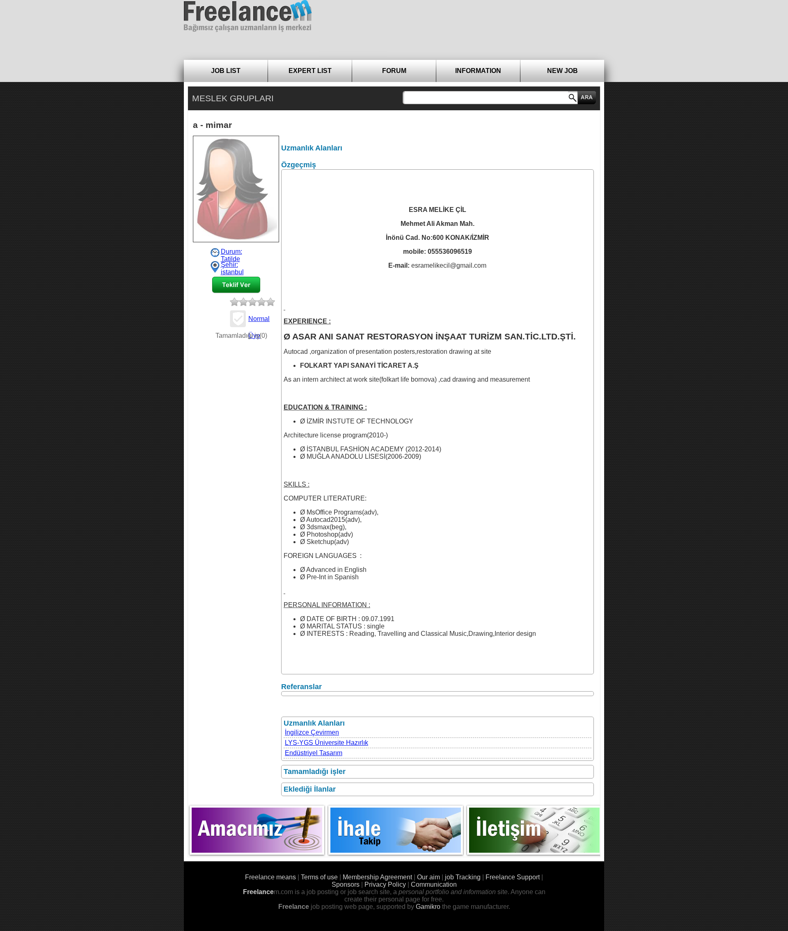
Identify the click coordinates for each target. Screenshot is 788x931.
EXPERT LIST (310, 70)
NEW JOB (562, 70)
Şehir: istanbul (232, 267)
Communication (434, 884)
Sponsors (346, 884)
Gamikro (428, 906)
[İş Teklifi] (236, 285)
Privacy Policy (385, 884)
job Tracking (463, 877)
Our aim (428, 877)
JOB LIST (226, 70)
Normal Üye (259, 321)
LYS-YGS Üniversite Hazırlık (326, 742)
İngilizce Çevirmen (312, 732)
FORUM (394, 70)
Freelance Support (513, 877)
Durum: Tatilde (231, 252)
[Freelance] (248, 16)
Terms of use (319, 877)
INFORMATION (478, 70)
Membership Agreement (377, 877)
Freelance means (270, 877)
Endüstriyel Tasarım (313, 752)
